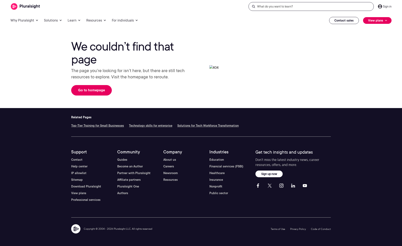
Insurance (216, 179)
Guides (122, 159)
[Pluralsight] (25, 6)
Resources (170, 179)
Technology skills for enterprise (150, 125)
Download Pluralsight (86, 186)
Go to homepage (91, 90)
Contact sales (344, 20)
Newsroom (170, 173)
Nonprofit (215, 186)
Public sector (218, 193)
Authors (122, 193)
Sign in (387, 6)
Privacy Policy (298, 229)
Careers (168, 166)
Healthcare (217, 173)
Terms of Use (278, 229)
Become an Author (130, 166)
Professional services (85, 199)
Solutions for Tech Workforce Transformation (208, 125)
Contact (76, 159)
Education (216, 159)
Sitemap (77, 179)
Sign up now (269, 174)
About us (169, 159)
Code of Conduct (321, 229)
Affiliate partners (129, 179)
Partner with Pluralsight (134, 173)
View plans (78, 193)
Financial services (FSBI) (226, 166)
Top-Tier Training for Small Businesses (97, 125)
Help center (79, 166)
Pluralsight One (128, 186)
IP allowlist (78, 173)
